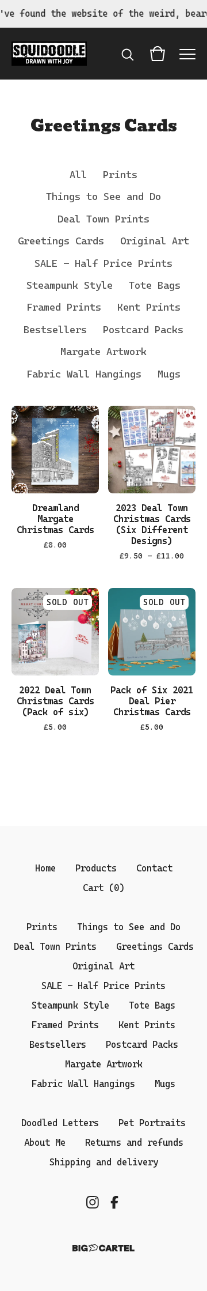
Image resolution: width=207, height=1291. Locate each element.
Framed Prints (63, 307)
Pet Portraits (152, 1123)
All (78, 174)
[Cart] (157, 53)
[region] (103, 14)
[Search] (127, 53)
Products (96, 868)
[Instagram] (92, 1202)
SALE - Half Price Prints (103, 263)
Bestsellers (55, 329)
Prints (120, 174)
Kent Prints (149, 307)
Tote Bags (155, 285)
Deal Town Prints (103, 219)
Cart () (103, 887)
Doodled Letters (60, 1123)
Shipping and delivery (103, 1162)
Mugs (169, 374)
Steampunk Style (69, 285)
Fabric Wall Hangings (83, 374)
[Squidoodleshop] (49, 53)
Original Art (154, 241)
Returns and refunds (134, 1142)
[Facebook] (114, 1202)
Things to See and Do (103, 196)
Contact (154, 868)
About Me (45, 1142)
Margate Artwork (103, 351)
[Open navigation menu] (187, 53)
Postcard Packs (143, 329)
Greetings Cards (61, 241)
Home (45, 868)
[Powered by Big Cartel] (103, 1248)
